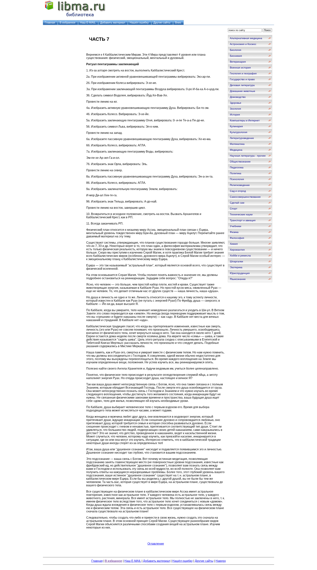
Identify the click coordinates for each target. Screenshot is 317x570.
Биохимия (236, 55)
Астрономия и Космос (243, 44)
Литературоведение (242, 138)
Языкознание (238, 279)
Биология (235, 49)
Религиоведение (240, 185)
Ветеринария (238, 61)
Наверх (221, 560)
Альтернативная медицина (246, 38)
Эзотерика (236, 267)
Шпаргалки (236, 261)
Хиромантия (237, 249)
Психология (237, 179)
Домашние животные (242, 91)
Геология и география (243, 73)
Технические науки (241, 214)
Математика (237, 143)
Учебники (235, 226)
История (235, 114)
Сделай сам (237, 202)
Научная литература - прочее (248, 155)
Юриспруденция (240, 273)
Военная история (240, 67)
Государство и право (242, 79)
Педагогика (236, 167)
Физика (234, 232)
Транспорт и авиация (243, 220)
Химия (234, 243)
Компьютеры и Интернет (245, 120)
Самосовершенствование (245, 196)
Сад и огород (238, 190)
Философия (237, 237)
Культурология (238, 132)
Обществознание (240, 161)
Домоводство (238, 96)
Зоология (235, 108)
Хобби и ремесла (240, 255)
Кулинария (236, 126)
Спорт (233, 208)
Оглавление (155, 543)
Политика (235, 173)
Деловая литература (242, 85)
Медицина (236, 149)
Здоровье (235, 102)
